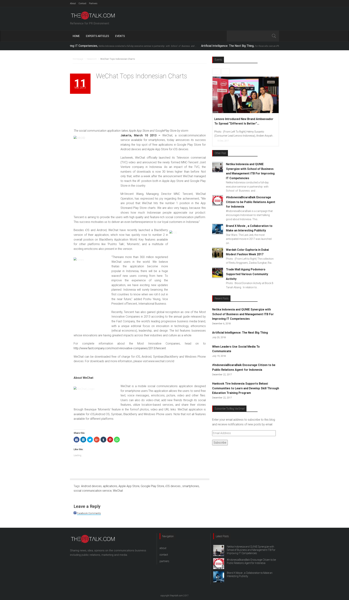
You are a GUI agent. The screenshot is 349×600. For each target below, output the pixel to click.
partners (164, 561)
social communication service (93, 490)
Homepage (78, 59)
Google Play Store (152, 486)
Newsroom (92, 59)
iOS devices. (173, 486)
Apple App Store (129, 486)
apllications (110, 486)
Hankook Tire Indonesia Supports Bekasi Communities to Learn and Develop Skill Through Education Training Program (245, 388)
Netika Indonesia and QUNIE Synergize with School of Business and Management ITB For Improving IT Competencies (243, 314)
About (73, 3)
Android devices (91, 486)
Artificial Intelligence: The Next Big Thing (240, 332)
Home (76, 36)
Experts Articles (97, 36)
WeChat (118, 490)
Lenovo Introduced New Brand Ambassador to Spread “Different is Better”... (243, 121)
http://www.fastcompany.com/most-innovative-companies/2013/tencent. (120, 348)
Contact (82, 3)
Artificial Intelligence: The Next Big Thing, (245, 46)
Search (273, 36)
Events (120, 36)
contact (164, 554)
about (163, 548)
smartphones (190, 486)
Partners (93, 3)
